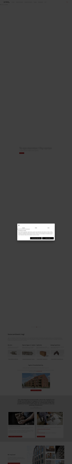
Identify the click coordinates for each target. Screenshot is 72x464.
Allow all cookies (47, 238)
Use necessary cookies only (36, 238)
